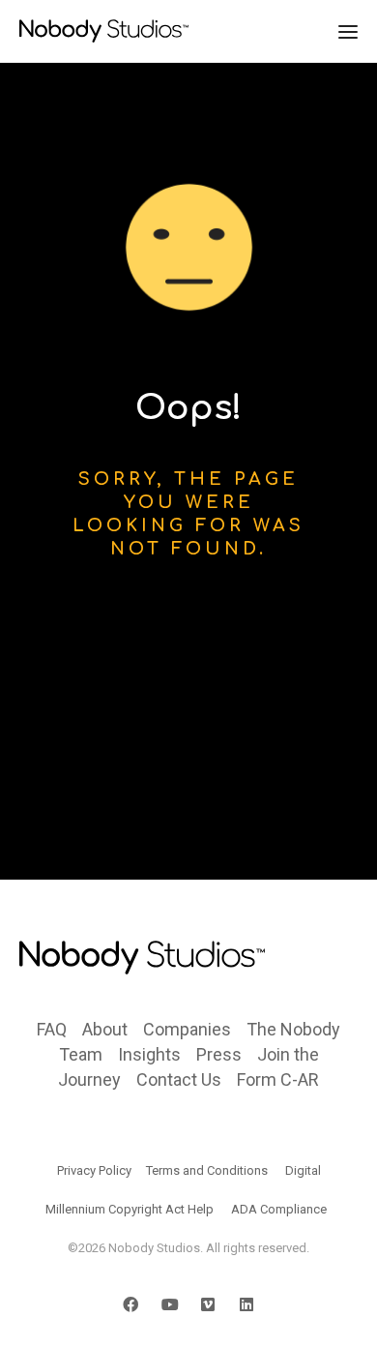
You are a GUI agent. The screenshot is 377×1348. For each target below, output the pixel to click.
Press (219, 1054)
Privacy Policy (94, 1170)
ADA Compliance (279, 1209)
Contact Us (178, 1079)
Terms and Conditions (207, 1170)
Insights (149, 1054)
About (105, 1029)
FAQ (52, 1029)
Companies (187, 1029)
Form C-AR (278, 1079)
